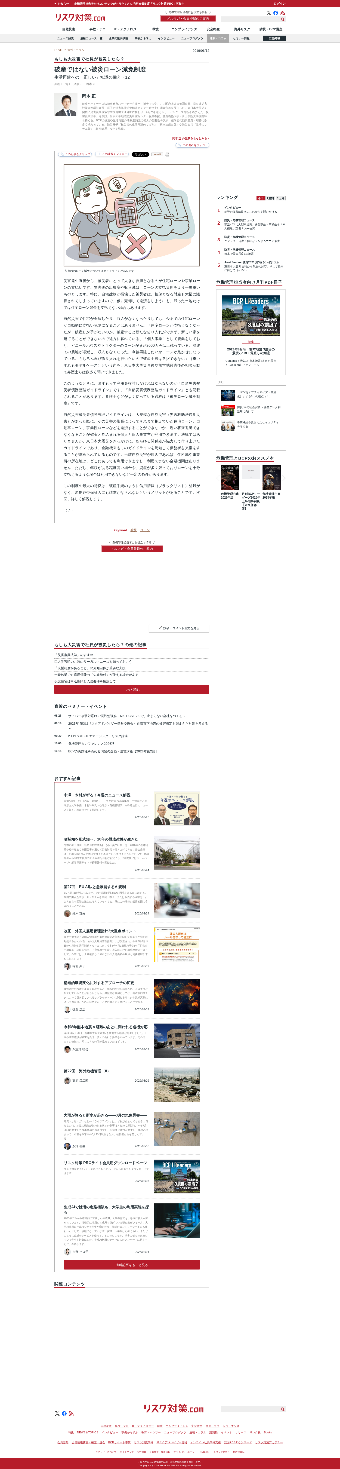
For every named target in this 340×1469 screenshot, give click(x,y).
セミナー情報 (241, 38)
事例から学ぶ (143, 38)
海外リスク (242, 29)
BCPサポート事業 (119, 1442)
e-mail (157, 154)
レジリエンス (231, 1426)
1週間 (270, 198)
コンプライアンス (184, 29)
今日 (260, 198)
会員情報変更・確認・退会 (88, 1442)
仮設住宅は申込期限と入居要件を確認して (85, 681)
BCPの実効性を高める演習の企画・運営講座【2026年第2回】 (113, 751)
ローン (145, 530)
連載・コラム (218, 38)
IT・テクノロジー (126, 29)
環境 (155, 29)
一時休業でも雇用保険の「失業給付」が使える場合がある (96, 675)
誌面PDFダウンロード (238, 1442)
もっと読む (132, 689)
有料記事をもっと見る (132, 1265)
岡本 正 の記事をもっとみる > (190, 138)
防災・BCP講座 (271, 29)
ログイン (280, 3)
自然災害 (68, 29)
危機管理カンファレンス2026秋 (91, 743)
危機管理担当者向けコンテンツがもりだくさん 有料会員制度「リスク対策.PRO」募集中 (129, 3)
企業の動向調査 (118, 38)
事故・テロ (98, 29)
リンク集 (255, 1432)
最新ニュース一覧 (91, 38)
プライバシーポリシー (185, 1452)
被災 (133, 530)
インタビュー (166, 38)
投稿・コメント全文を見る (181, 628)
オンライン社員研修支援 (205, 1442)
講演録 (213, 1432)
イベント (226, 1432)
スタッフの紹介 (221, 1452)
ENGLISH (205, 1452)
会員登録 (62, 1442)
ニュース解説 (65, 38)
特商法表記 (238, 1452)
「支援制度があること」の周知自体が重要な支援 (90, 668)
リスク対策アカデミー (269, 1442)
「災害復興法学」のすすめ (73, 655)
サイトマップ (127, 1452)
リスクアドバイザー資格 (172, 1442)
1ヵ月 (280, 198)
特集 (71, 1432)
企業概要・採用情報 (159, 1452)
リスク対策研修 (143, 1442)
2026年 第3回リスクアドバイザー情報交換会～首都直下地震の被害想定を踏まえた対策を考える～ (138, 726)
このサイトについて (106, 1452)
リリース (240, 1432)
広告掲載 (274, 38)
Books (268, 1432)
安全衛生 (213, 29)
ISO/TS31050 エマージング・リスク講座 (98, 736)
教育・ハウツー (151, 1432)
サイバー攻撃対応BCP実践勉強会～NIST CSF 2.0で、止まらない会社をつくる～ (127, 716)
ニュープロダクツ (192, 38)
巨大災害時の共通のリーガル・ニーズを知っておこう (93, 661)
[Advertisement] (131, 1337)
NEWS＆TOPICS (87, 1432)
